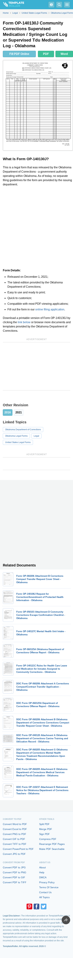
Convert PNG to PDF (14, 834)
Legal (36, 436)
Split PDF (44, 824)
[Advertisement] (36, 227)
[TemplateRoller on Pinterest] (29, 906)
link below (24, 322)
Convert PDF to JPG (14, 867)
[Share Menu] (66, 920)
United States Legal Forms (18, 442)
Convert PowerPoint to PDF (18, 849)
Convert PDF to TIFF (14, 882)
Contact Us (45, 892)
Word (64, 53)
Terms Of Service (48, 887)
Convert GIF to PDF (14, 839)
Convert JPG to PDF (14, 854)
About (42, 867)
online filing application (49, 309)
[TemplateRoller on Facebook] (36, 906)
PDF (46, 53)
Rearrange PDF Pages (52, 844)
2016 (7, 412)
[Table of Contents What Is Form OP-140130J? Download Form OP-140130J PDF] (51, 4)
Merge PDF (45, 829)
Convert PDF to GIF (14, 877)
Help (41, 872)
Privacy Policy (47, 882)
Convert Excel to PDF (15, 829)
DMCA (42, 877)
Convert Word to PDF (15, 824)
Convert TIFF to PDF (14, 844)
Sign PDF (44, 834)
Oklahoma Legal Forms (16, 436)
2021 (18, 412)
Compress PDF (47, 839)
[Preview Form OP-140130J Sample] (38, 105)
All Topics (44, 897)
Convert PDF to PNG (14, 872)
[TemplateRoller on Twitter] (43, 906)
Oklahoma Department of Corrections (23, 429)
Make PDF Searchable (51, 849)
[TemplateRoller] (12, 4)
